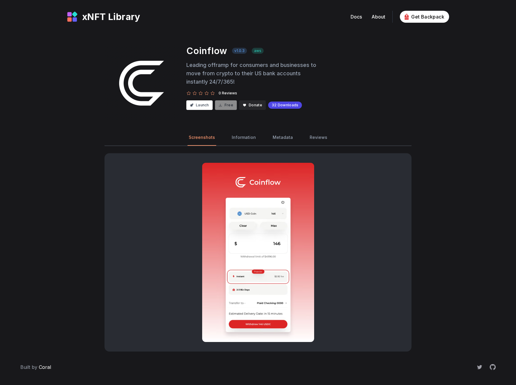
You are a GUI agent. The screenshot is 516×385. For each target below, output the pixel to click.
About (378, 17)
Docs (356, 17)
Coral (45, 367)
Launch (202, 105)
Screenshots (202, 137)
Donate (255, 105)
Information (244, 137)
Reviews (318, 137)
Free (229, 105)
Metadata (283, 137)
